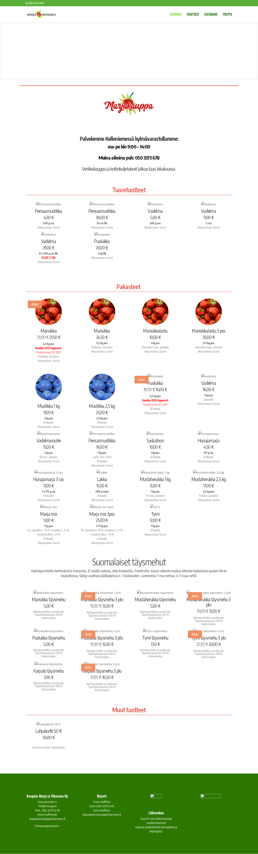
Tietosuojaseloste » (47, 826)
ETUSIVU (175, 15)
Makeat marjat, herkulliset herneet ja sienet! (129, 47)
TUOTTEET (193, 15)
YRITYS (227, 15)
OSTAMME (210, 15)
